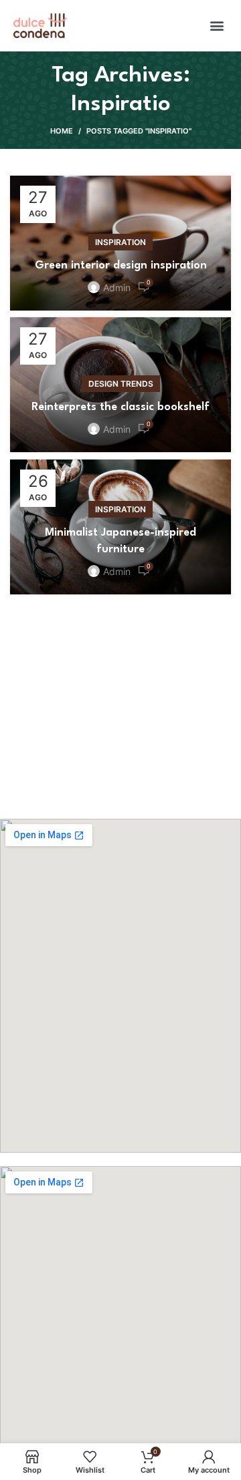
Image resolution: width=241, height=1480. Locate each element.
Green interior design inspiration (121, 265)
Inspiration (120, 242)
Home (61, 131)
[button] (217, 26)
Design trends (120, 384)
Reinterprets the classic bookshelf (120, 407)
